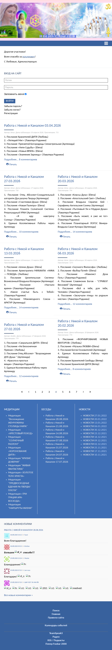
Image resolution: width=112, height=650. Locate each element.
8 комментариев (28, 159)
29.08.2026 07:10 (16, 582)
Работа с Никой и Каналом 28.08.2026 (23, 530)
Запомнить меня (14, 94)
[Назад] (28, 392)
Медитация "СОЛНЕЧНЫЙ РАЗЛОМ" (16, 441)
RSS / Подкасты (56, 640)
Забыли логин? (12, 110)
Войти (10, 101)
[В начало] (21, 392)
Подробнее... (11, 159)
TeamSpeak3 (56, 633)
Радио (56, 637)
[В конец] (90, 392)
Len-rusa (27, 570)
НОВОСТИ (88, 415)
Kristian (27, 546)
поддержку (28, 57)
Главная (56, 614)
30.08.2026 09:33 (16, 546)
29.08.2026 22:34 (16, 558)
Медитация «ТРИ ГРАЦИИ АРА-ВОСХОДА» (17, 497)
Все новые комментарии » (18, 595)
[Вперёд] (83, 392)
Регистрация (11, 113)
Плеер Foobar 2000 (56, 644)
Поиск (56, 610)
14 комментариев (28, 307)
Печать (13, 164)
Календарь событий (56, 625)
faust (26, 535)
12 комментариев (28, 376)
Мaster (26, 558)
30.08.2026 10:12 (16, 535)
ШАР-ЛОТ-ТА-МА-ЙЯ (31, 582)
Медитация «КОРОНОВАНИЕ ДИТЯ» (17, 451)
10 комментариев (28, 232)
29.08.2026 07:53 (16, 570)
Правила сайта (56, 617)
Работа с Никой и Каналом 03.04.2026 (32, 126)
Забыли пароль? (13, 106)
